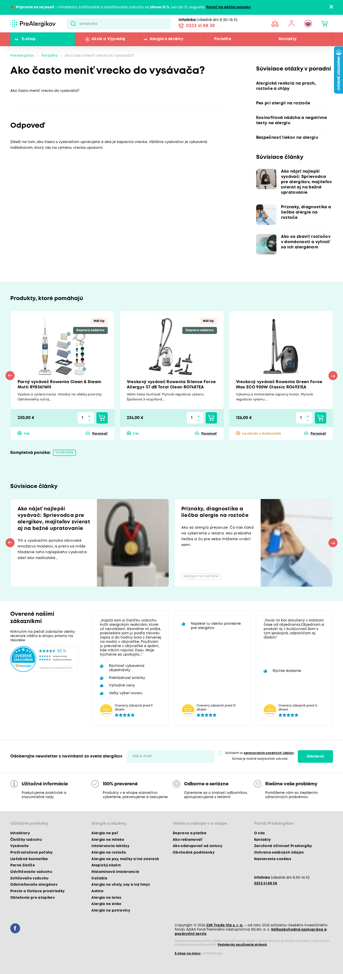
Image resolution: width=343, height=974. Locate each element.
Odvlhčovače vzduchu (31, 871)
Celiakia (99, 878)
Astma (97, 891)
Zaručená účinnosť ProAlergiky (283, 846)
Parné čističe (22, 865)
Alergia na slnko (106, 904)
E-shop (29, 39)
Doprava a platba (189, 833)
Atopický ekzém (106, 865)
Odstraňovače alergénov (34, 884)
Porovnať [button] (99, 433)
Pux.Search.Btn (73, 24)
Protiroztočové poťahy (31, 852)
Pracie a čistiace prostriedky (37, 891)
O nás (259, 833)
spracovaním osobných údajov (269, 753)
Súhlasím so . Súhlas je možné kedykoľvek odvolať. (260, 756)
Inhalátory (20, 833)
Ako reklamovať (188, 839)
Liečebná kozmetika (29, 859)
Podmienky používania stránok (242, 944)
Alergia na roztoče (108, 852)
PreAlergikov (22, 55)
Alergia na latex (106, 897)
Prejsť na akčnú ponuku (228, 7)
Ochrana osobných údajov (279, 852)
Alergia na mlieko (107, 839)
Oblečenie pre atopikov (32, 897)
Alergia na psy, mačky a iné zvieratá (125, 859)
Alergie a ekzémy (166, 39)
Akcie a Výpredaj (108, 39)
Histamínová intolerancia (115, 871)
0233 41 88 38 (200, 26)
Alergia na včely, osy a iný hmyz (120, 884)
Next (332, 375)
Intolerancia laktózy (110, 846)
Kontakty (288, 39)
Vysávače (64, 452)
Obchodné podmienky (193, 852)
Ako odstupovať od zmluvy (197, 846)
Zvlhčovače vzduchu (29, 878)
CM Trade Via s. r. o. (224, 925)
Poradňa (222, 39)
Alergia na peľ (104, 833)
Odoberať (315, 756)
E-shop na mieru (188, 953)
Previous (10, 375)
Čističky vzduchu (26, 839)
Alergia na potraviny (110, 910)
